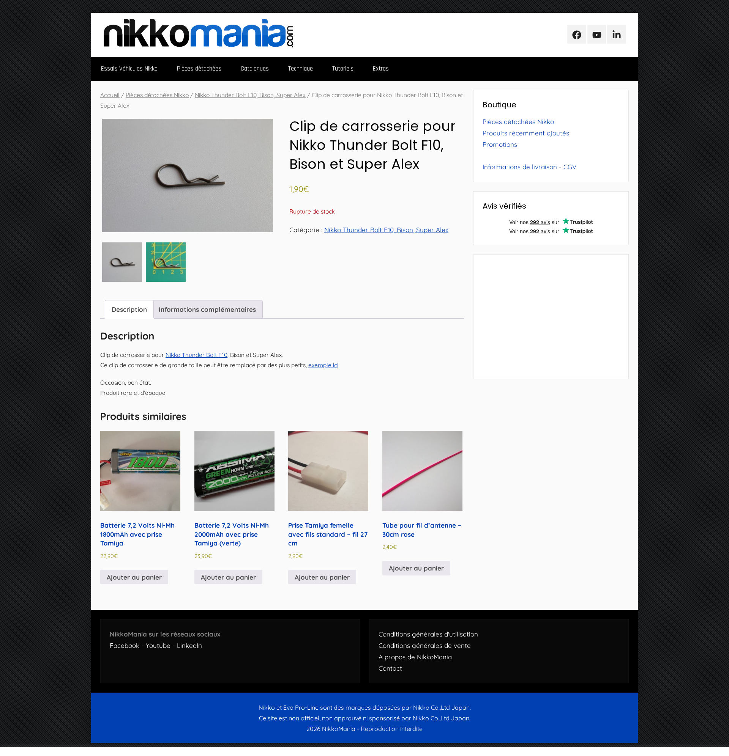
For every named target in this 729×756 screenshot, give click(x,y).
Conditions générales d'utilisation (428, 634)
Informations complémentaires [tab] (207, 309)
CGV (569, 167)
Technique (300, 68)
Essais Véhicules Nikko (129, 68)
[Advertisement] (551, 317)
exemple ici (323, 365)
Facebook (124, 645)
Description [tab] (129, 309)
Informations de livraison (520, 167)
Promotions (500, 144)
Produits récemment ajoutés (526, 133)
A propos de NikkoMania (415, 657)
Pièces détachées (199, 68)
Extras (381, 68)
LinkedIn (189, 645)
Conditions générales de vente (425, 645)
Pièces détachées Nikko (157, 95)
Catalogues (255, 68)
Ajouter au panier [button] (134, 577)
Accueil (110, 95)
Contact (390, 668)
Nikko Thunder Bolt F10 (196, 354)
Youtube (158, 645)
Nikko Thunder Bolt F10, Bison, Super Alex (250, 95)
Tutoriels (342, 68)
